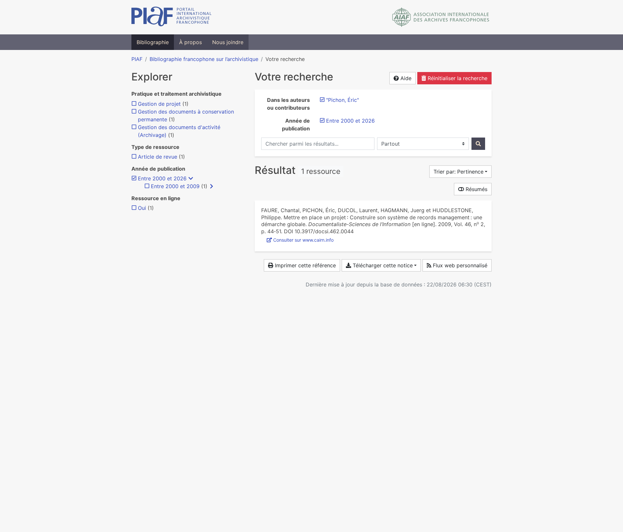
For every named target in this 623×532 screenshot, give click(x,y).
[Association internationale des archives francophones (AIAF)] (441, 17)
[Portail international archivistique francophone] (171, 17)
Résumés (475, 189)
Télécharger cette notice (382, 265)
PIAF (136, 59)
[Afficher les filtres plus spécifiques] (211, 186)
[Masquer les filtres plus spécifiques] (190, 178)
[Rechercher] (478, 144)
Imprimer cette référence (304, 265)
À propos (190, 42)
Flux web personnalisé (459, 265)
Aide (405, 78)
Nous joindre (227, 42)
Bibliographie (153, 42)
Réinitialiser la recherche (456, 78)
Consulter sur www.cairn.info (303, 240)
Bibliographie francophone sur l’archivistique (204, 59)
